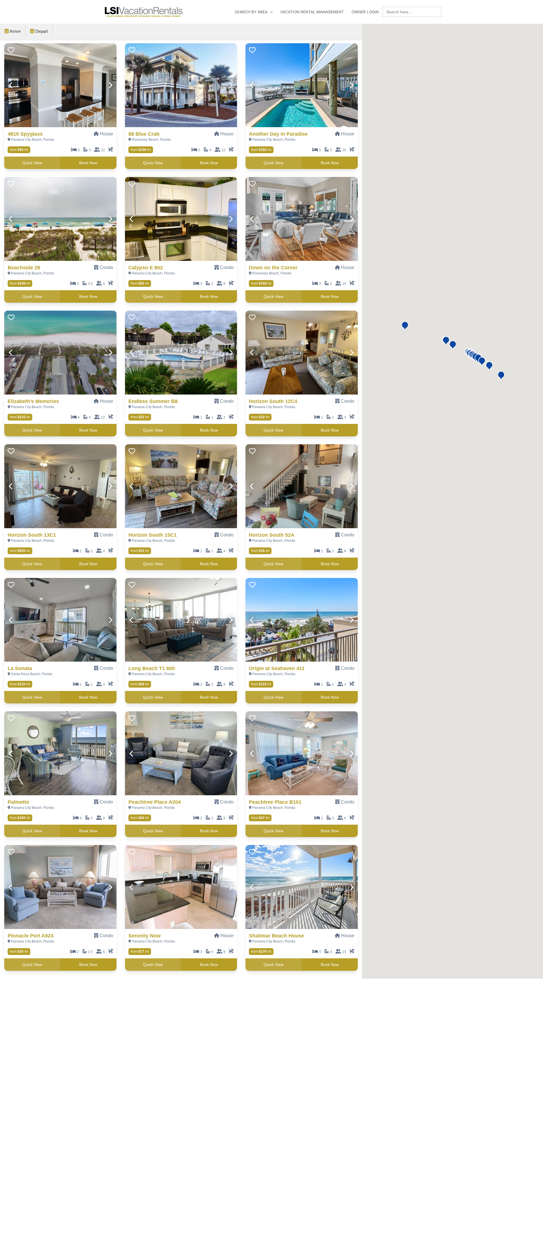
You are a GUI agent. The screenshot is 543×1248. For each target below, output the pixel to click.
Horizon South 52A (271, 535)
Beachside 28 (24, 267)
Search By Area (251, 12)
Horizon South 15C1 (152, 535)
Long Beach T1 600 (151, 668)
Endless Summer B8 (153, 401)
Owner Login (365, 12)
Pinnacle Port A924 (30, 936)
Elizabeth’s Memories (33, 401)
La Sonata (20, 668)
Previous (11, 85)
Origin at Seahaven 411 (277, 668)
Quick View (32, 163)
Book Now (88, 163)
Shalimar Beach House (276, 936)
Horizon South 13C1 (32, 535)
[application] (270, 12)
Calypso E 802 (145, 267)
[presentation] (60, 85)
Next (110, 85)
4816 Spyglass (25, 134)
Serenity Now (144, 936)
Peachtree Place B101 (275, 802)
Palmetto (18, 802)
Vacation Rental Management (312, 12)
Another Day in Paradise (278, 134)
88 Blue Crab (144, 134)
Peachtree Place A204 (154, 802)
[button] (501, 375)
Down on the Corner (273, 267)
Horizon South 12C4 (273, 401)
